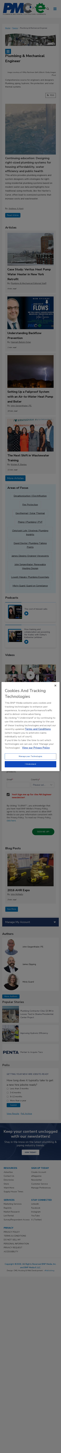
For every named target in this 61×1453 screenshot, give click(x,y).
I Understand (30, 764)
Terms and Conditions (38, 729)
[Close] (55, 685)
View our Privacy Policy (36, 748)
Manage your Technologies (30, 756)
